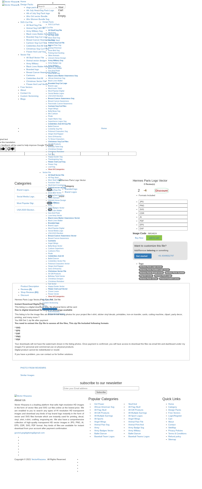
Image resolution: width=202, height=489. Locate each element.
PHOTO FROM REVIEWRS (33, 368)
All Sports (98, 419)
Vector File (47, 172)
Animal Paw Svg (54, 45)
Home (171, 404)
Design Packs (48, 22)
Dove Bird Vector (55, 193)
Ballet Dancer (53, 126)
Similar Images (27, 375)
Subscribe (101, 392)
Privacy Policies (175, 430)
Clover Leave (53, 291)
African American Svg (56, 78)
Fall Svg (51, 154)
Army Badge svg (54, 63)
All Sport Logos (135, 416)
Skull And (52, 33)
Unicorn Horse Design (57, 58)
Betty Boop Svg (54, 111)
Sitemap (172, 439)
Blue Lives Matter (55, 68)
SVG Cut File (48, 28)
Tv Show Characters (56, 139)
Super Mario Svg (55, 119)
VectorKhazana (38, 459)
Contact (172, 424)
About (171, 421)
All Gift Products (54, 144)
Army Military (53, 66)
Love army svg (54, 73)
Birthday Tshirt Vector (56, 276)
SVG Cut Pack (53, 24)
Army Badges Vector (56, 208)
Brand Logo (53, 86)
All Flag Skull (53, 35)
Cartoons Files (54, 251)
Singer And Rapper (55, 134)
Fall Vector (52, 284)
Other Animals (53, 55)
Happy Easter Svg (55, 157)
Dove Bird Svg (54, 50)
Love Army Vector (55, 216)
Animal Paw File (54, 190)
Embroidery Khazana (56, 314)
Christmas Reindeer (56, 152)
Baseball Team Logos (104, 436)
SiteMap (172, 427)
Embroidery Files (49, 309)
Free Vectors (174, 413)
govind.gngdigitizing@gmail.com (29, 433)
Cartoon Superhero (56, 248)
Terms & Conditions (177, 433)
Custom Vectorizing (50, 303)
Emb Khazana (53, 311)
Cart (170, 419)
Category (172, 407)
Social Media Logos (56, 93)
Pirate (50, 116)
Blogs (45, 306)
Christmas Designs (55, 279)
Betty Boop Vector (55, 246)
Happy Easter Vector (56, 286)
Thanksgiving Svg (55, 159)
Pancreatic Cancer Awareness (60, 104)
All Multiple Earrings (137, 413)
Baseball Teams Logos (139, 436)
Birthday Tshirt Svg (55, 147)
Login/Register (175, 416)
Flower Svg (52, 164)
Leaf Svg (51, 167)
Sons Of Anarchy (54, 137)
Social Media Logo (55, 231)
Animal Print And (54, 48)
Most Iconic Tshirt (55, 88)
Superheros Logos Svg (57, 121)
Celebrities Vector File (57, 261)
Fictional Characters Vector (59, 264)
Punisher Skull (54, 40)
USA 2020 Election (55, 96)
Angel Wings (53, 109)
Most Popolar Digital (56, 91)
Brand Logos (53, 226)
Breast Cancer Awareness (58, 101)
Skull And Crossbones (57, 185)
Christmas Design (55, 149)
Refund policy (174, 436)
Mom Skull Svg (54, 38)
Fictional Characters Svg (58, 131)
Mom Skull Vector (55, 180)
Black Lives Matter (55, 81)
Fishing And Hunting (56, 53)
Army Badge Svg (136, 427)
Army (50, 205)
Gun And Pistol (54, 71)
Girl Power (99, 404)
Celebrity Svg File (55, 129)
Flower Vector (53, 294)
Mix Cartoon (53, 114)
